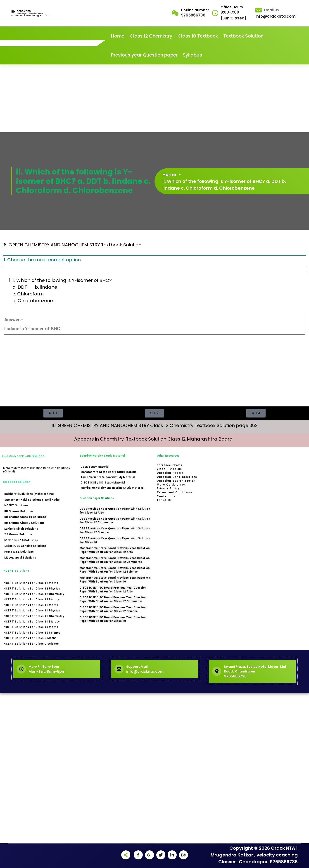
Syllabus (192, 55)
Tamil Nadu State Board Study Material (108, 477)
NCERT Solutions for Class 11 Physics (32, 610)
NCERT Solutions (16, 505)
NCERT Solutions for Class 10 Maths (31, 627)
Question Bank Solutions (177, 477)
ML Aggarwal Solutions (20, 557)
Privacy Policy (168, 488)
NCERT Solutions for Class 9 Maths (30, 638)
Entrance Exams (169, 465)
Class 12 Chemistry (151, 36)
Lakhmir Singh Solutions (21, 528)
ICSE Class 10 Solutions (21, 540)
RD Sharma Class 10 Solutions (25, 517)
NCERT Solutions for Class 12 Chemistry (34, 594)
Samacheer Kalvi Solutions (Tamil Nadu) (31, 499)
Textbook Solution (243, 36)
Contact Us (166, 496)
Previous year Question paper (144, 55)
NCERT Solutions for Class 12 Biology (32, 599)
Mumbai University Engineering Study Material (112, 487)
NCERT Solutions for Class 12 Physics (32, 588)
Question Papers (170, 472)
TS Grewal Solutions (18, 534)
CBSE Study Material (95, 466)
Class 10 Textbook (198, 36)
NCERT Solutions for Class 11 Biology (32, 621)
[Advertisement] (154, 98)
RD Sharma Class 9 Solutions (24, 522)
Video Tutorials (169, 469)
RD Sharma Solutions (19, 511)
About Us (164, 500)
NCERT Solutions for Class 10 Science (32, 632)
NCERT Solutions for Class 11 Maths (31, 605)
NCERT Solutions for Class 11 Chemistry (34, 616)
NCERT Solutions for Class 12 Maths (31, 583)
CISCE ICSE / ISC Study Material (103, 482)
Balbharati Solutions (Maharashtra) (29, 493)
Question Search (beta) (176, 480)
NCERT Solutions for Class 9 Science (31, 643)
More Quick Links (171, 484)
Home (117, 36)
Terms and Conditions (175, 492)
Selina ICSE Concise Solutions (25, 545)
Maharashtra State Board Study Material (109, 472)
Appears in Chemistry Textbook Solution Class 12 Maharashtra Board (154, 439)
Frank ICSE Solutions (19, 551)
